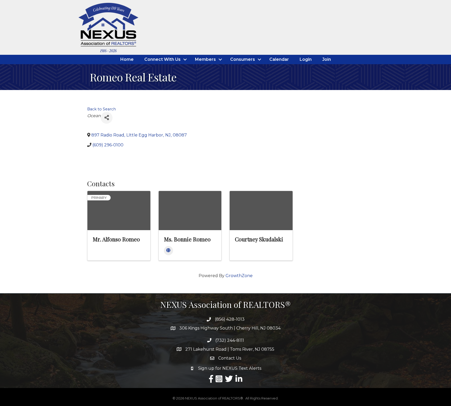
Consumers (242, 59)
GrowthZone (239, 275)
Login (306, 59)
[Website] (168, 250)
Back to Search (101, 109)
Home (127, 59)
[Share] (106, 118)
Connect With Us (162, 59)
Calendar (279, 59)
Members (205, 59)
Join (326, 59)
